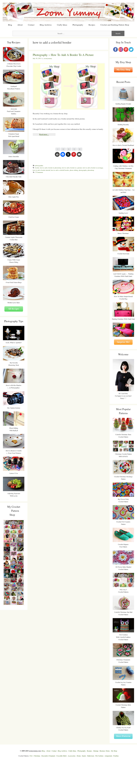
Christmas (37, 756)
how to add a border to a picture (72, 168)
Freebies (116, 756)
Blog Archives (46, 24)
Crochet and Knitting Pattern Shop (114, 24)
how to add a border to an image (93, 168)
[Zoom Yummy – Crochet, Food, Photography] (68, 12)
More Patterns (123, 736)
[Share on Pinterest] (73, 155)
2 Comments (39, 172)
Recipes (92, 24)
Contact (31, 24)
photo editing (74, 170)
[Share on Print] (57, 155)
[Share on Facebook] (62, 155)
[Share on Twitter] (68, 155)
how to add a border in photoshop (50, 168)
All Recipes (13, 309)
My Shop (114, 751)
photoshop (90, 170)
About (20, 24)
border (37, 168)
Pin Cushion (99, 756)
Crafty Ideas (62, 24)
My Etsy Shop (123, 69)
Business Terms (105, 751)
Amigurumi (108, 756)
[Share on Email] (79, 155)
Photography (78, 24)
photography (39, 165)
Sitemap (95, 751)
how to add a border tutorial (41, 170)
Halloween (90, 756)
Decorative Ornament (48, 756)
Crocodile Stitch (61, 756)
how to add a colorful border (60, 170)
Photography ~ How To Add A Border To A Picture (63, 55)
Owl (31, 756)
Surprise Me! (123, 342)
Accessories (71, 756)
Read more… (44, 134)
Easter (84, 756)
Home (79, 756)
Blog (10, 24)
